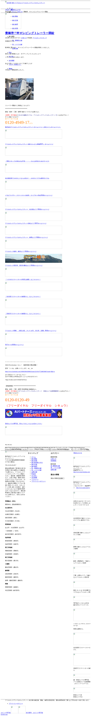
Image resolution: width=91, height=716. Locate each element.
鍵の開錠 (34, 459)
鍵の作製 (34, 460)
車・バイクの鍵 (36, 470)
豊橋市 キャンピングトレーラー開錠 (29, 33)
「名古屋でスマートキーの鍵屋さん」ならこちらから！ (23, 296)
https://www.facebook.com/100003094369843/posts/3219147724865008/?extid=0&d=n (30, 371)
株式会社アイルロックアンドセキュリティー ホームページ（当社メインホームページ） (33, 127)
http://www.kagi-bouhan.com (81, 472)
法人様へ (34, 475)
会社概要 (34, 477)
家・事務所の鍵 (36, 468)
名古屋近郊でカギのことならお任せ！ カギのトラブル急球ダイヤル (27, 178)
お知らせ (20, 11)
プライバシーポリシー (38, 481)
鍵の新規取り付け (37, 462)
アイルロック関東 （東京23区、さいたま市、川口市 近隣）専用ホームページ (30, 330)
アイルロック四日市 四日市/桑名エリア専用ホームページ (23, 265)
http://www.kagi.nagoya (83, 487)
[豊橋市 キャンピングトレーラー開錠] (13, 28)
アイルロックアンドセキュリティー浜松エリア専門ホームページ (25, 223)
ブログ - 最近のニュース (13, 10)
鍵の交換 (34, 464)
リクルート (35, 479)
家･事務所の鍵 (55, 466)
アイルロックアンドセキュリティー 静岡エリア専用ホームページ (26, 237)
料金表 (33, 474)
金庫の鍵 (34, 472)
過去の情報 (54, 478)
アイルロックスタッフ (40, 38)
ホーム (14, 11)
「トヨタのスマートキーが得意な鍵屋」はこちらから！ (23, 279)
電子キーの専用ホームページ (14, 344)
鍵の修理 (34, 466)
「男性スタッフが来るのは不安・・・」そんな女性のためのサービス (27, 161)
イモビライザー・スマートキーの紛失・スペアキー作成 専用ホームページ (28, 195)
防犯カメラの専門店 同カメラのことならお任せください (23, 423)
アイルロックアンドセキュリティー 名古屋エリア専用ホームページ (27, 209)
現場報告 (53, 460)
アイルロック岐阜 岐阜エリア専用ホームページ (20, 251)
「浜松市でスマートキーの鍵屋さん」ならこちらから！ (23, 313)
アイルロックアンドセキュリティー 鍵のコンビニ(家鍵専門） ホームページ (29, 144)
